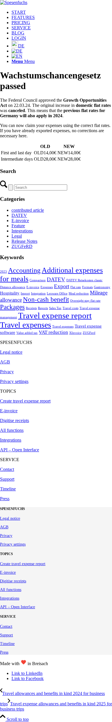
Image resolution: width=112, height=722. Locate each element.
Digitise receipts (14, 420)
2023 (3, 271)
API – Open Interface (19, 449)
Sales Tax (55, 308)
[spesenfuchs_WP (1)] (13, 2)
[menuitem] (61, 12)
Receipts (31, 308)
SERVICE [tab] (9, 459)
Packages (12, 307)
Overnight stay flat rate (85, 300)
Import (25, 293)
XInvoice (75, 332)
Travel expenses (25, 324)
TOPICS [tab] (8, 391)
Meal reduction (79, 293)
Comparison (38, 280)
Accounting (24, 270)
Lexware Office (57, 293)
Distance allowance (12, 287)
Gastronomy (102, 287)
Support (7, 479)
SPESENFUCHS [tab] (16, 342)
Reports (43, 308)
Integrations (22, 230)
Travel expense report (55, 315)
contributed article (27, 210)
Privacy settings (14, 381)
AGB (5, 361)
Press (4, 498)
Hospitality (10, 293)
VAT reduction (53, 332)
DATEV (19, 215)
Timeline (8, 488)
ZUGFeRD (21, 246)
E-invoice (20, 220)
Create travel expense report (25, 400)
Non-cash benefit (46, 299)
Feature (18, 225)
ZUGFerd (89, 332)
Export (61, 286)
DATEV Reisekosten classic (84, 280)
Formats (87, 287)
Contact (7, 469)
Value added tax (27, 332)
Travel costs (70, 308)
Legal (16, 236)
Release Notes (24, 241)
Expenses (46, 287)
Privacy (7, 371)
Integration (38, 293)
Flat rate (75, 287)
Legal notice (11, 352)
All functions (12, 430)
